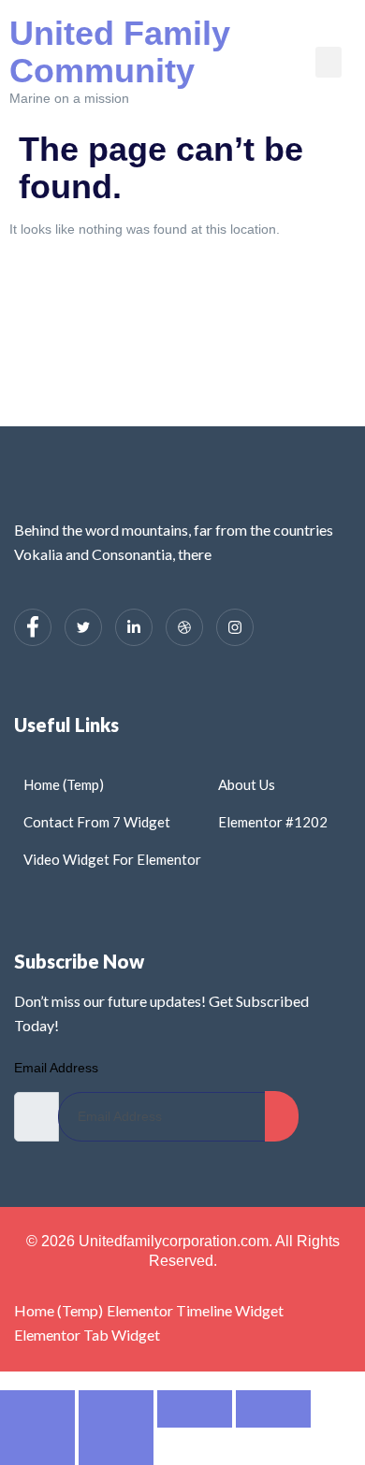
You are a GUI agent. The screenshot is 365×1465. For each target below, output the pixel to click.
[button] (328, 62)
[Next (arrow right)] (116, 1446)
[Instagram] (235, 627)
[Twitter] (83, 627)
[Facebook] (32, 627)
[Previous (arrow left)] (37, 1446)
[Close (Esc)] (273, 1409)
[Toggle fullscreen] (116, 1409)
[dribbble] (184, 627)
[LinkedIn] (134, 627)
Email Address (56, 1067)
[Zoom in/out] (37, 1409)
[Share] (194, 1409)
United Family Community (119, 52)
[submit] (282, 1116)
